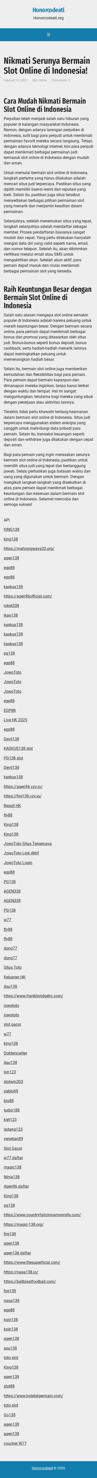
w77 (7, 919)
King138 (11, 824)
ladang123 (13, 1129)
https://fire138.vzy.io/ (23, 796)
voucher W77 (15, 1443)
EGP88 (10, 710)
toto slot (11, 1357)
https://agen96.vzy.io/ (23, 786)
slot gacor (12, 1024)
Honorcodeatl (49, 10)
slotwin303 (13, 1081)
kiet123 (10, 1119)
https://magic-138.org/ (24, 1224)
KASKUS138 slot (18, 748)
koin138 (11, 1319)
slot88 (9, 1386)
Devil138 (11, 739)
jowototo (11, 1005)
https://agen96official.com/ (28, 596)
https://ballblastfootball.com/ (30, 1281)
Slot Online (39, 80)
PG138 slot (13, 758)
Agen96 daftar (16, 1186)
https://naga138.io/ (21, 1272)
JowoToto (12, 672)
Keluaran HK (15, 977)
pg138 (9, 653)
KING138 (11, 529)
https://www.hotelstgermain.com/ (33, 1395)
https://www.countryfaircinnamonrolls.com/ (42, 1214)
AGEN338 (12, 891)
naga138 (11, 1300)
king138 (11, 539)
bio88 (9, 1100)
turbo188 (12, 1110)
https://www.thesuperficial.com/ (32, 1262)
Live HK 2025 (15, 720)
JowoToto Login (18, 862)
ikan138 (11, 615)
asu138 (10, 1348)
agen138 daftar (17, 1253)
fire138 (10, 1234)
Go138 (9, 1415)
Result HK (12, 805)
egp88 (9, 567)
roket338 (11, 605)
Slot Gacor (13, 1148)
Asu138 (10, 986)
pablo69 (11, 1091)
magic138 (12, 1167)
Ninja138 (12, 1177)
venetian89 (13, 1138)
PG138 (10, 881)
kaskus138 (13, 586)
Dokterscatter (15, 1053)
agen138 (11, 558)
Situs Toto (13, 967)
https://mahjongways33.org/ (29, 548)
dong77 (10, 948)
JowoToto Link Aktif (21, 853)
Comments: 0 (61, 80)
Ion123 (10, 1072)
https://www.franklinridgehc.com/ (33, 996)
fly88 (8, 815)
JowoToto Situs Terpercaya (28, 843)
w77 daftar (13, 1157)
